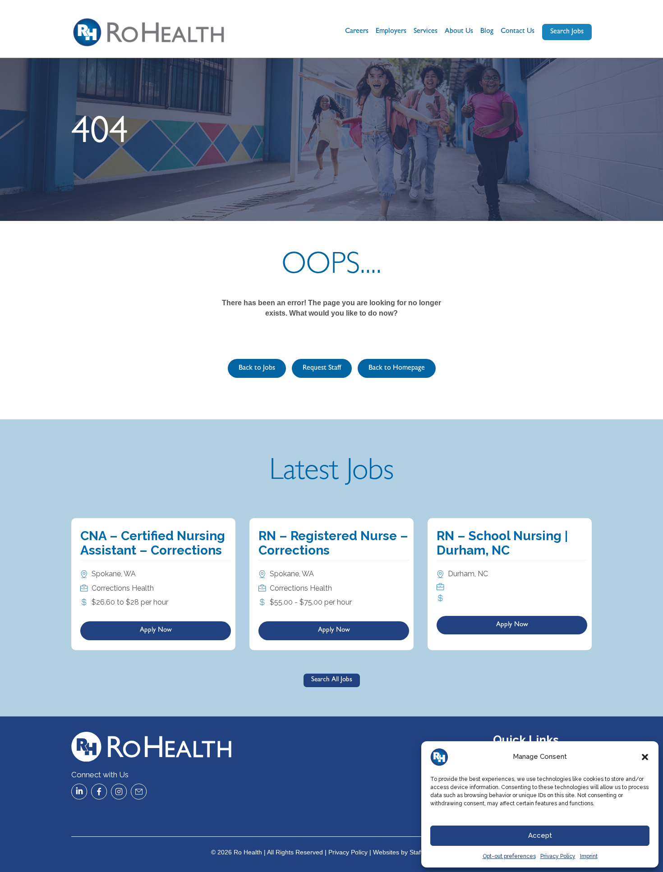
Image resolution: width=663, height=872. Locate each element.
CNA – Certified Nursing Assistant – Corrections (152, 543)
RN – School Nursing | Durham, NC (502, 543)
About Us (459, 31)
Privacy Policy (558, 856)
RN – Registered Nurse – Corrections (333, 543)
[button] (644, 757)
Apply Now (156, 630)
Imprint (589, 856)
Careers (356, 31)
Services (425, 31)
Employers (391, 31)
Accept (540, 835)
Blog (486, 31)
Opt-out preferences (509, 856)
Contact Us (517, 31)
